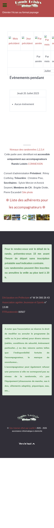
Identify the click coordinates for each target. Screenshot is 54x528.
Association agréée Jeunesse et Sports (23, 302)
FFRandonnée (10, 312)
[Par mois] (47, 41)
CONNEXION (35, 164)
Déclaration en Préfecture (15, 297)
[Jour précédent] (27, 41)
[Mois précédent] (14, 41)
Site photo (27, 192)
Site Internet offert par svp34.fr (23, 428)
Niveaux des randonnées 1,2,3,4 (27, 149)
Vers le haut (25, 443)
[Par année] (38, 41)
